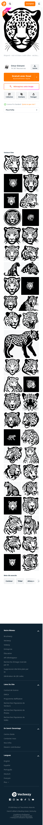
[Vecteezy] (3, 3)
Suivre (35, 68)
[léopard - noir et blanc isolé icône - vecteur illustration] (11, 221)
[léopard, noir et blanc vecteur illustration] (12, 164)
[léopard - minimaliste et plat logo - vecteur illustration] (12, 255)
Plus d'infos (10, 110)
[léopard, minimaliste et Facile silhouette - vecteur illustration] (13, 183)
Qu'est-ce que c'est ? (28, 104)
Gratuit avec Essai (21, 77)
